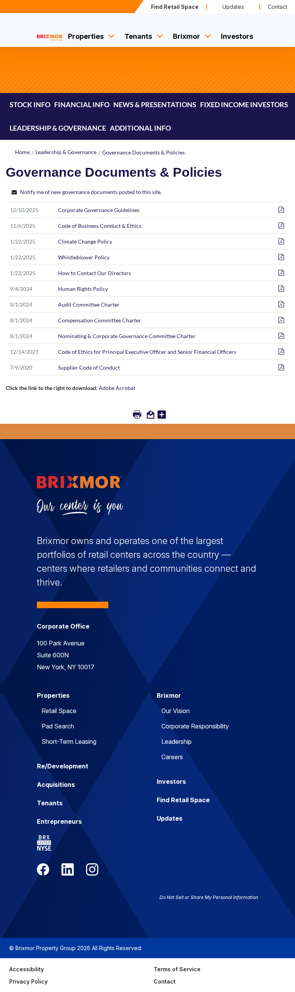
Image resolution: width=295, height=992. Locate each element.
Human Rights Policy (83, 288)
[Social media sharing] (161, 416)
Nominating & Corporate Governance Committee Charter (127, 336)
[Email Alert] (151, 416)
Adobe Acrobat (117, 388)
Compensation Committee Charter (99, 320)
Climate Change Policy (85, 241)
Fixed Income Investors (244, 104)
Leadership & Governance (65, 152)
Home (22, 152)
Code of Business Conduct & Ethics (99, 225)
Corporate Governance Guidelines (98, 210)
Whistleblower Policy (83, 257)
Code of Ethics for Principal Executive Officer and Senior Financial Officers (147, 351)
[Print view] (138, 416)
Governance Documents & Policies (143, 152)
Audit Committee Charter (88, 304)
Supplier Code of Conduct (89, 367)
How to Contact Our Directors (94, 273)
